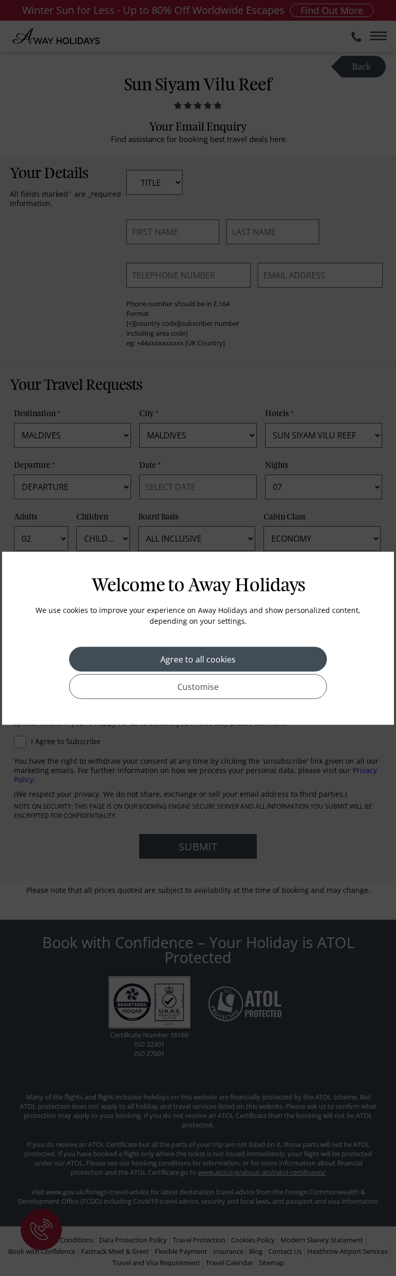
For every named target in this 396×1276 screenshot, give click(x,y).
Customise (198, 686)
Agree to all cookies (198, 659)
